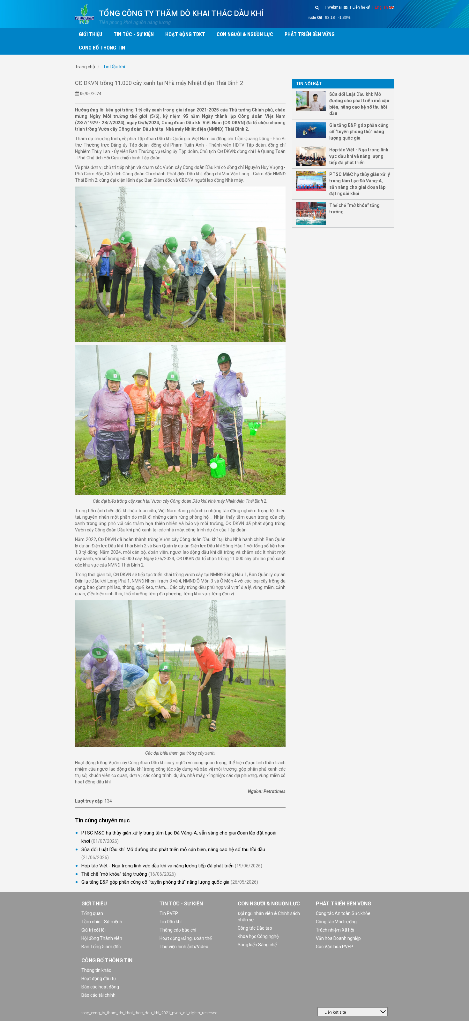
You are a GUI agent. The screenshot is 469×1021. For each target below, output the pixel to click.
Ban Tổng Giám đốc (101, 946)
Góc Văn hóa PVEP (334, 946)
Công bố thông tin (106, 960)
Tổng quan (92, 913)
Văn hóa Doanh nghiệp (338, 938)
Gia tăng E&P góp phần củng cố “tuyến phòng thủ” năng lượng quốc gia (155, 882)
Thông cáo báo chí (178, 930)
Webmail (335, 7)
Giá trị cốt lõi (93, 930)
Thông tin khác (96, 970)
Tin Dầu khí (113, 66)
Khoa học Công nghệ (258, 936)
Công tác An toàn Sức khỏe (343, 913)
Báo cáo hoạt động (100, 986)
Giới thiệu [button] (90, 34)
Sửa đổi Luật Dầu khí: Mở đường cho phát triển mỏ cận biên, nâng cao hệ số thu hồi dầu (173, 849)
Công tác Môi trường (336, 921)
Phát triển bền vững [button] (310, 34)
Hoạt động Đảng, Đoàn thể (186, 938)
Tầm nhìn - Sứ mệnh (101, 921)
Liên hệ (359, 7)
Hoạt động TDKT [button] (185, 34)
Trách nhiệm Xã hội (335, 930)
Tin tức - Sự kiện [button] (134, 34)
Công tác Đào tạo (255, 928)
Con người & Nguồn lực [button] (245, 34)
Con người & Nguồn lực (269, 904)
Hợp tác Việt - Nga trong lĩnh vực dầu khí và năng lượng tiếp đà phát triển (157, 866)
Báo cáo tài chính (98, 995)
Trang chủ (85, 66)
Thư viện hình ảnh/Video (184, 946)
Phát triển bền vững (343, 904)
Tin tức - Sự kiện (181, 904)
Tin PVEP (169, 913)
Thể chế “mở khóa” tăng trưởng (114, 874)
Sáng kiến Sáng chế (257, 944)
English (382, 7)
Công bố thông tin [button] (102, 48)
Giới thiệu (94, 904)
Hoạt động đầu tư (98, 978)
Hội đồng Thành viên (101, 938)
